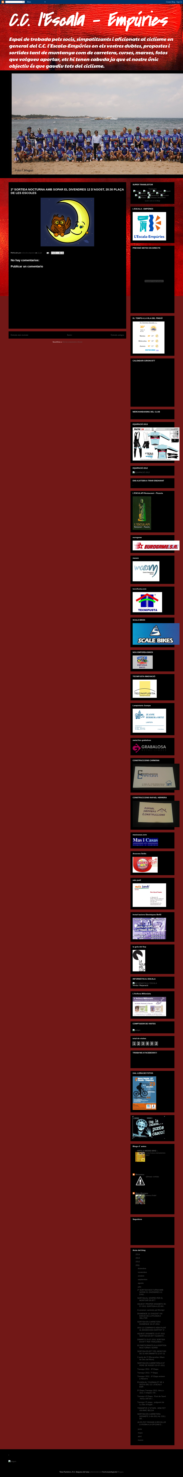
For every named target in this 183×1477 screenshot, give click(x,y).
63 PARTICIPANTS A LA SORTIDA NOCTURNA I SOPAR (151, 1346)
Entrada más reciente (19, 334)
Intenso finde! (151, 1195)
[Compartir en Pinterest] (62, 253)
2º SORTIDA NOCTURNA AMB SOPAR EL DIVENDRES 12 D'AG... (150, 1292)
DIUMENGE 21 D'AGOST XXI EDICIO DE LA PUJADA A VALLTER (149, 1316)
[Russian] (161, 193)
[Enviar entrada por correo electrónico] (47, 252)
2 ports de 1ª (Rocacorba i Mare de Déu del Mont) (151, 1358)
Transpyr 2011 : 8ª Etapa (147, 1369)
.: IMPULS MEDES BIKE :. (146, 1151)
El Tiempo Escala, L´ (148, 323)
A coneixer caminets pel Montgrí (151, 1310)
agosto (141, 1283)
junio (140, 1429)
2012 (138, 1262)
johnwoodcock (95, 1472)
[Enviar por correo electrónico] (52, 253)
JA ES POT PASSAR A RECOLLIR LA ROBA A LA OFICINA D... (151, 1423)
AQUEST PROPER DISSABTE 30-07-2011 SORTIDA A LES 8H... (151, 1305)
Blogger (120, 1472)
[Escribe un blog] (55, 253)
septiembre (143, 1279)
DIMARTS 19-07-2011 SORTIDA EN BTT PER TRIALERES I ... (151, 1340)
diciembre (142, 1268)
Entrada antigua (117, 334)
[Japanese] (154, 195)
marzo (141, 1440)
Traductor (152, 189)
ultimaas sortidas (153, 1177)
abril (140, 1436)
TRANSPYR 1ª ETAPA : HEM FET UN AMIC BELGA (151, 1409)
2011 (138, 1265)
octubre (141, 1276)
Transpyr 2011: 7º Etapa (147, 1373)
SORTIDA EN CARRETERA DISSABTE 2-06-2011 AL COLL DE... (151, 1416)
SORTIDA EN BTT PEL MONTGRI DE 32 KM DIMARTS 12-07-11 (151, 1352)
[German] (158, 191)
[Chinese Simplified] (157, 197)
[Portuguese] (141, 195)
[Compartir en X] (57, 253)
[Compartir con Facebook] (60, 253)
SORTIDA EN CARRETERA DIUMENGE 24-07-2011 (148, 1323)
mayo (140, 1433)
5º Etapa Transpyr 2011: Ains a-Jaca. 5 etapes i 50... (150, 1391)
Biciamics (139, 1174)
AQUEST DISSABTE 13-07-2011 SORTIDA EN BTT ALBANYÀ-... (151, 1335)
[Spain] (168, 191)
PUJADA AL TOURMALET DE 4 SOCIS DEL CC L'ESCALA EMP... (150, 1384)
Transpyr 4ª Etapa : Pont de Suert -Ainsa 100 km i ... (151, 1397)
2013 (138, 1258)
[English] (138, 191)
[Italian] (143, 193)
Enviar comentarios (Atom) (72, 342)
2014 (138, 1254)
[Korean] (165, 195)
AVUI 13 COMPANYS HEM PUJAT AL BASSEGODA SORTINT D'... (151, 1329)
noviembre (142, 1272)
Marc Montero (141, 1193)
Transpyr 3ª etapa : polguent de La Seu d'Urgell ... (150, 1403)
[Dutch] (151, 193)
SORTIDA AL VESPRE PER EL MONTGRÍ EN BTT (150, 1299)
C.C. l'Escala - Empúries (88, 20)
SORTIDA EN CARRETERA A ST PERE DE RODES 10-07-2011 (151, 1364)
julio (140, 1287)
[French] (147, 191)
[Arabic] (143, 197)
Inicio (69, 334)
